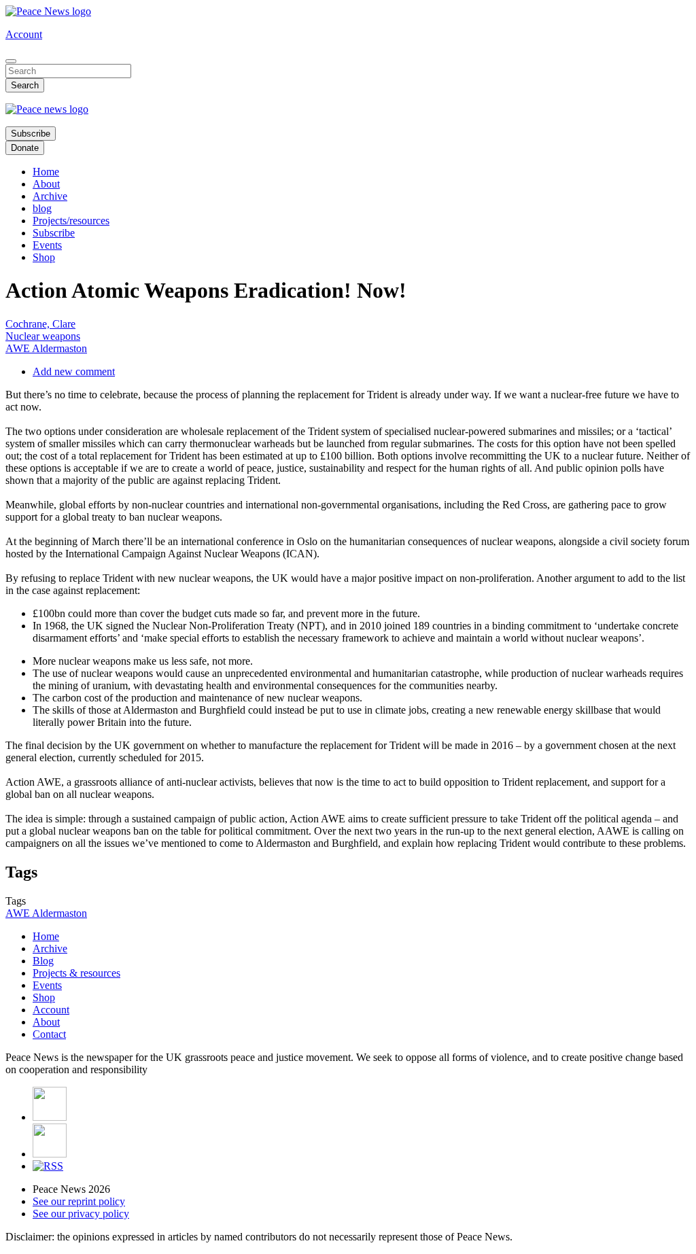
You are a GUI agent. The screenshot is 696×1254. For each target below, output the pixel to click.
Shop (44, 257)
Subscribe (30, 133)
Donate (25, 148)
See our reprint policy (79, 1201)
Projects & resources (76, 973)
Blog (43, 960)
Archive (50, 196)
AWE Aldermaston (46, 348)
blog (42, 208)
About (46, 184)
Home (46, 171)
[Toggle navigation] (10, 61)
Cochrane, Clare (40, 324)
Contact (49, 1034)
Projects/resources (71, 220)
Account (23, 34)
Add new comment (74, 371)
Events (47, 245)
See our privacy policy (81, 1213)
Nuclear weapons (42, 336)
